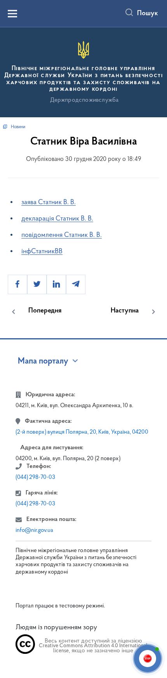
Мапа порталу (43, 361)
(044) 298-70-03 (35, 477)
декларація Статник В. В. (57, 218)
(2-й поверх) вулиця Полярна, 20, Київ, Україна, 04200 (82, 432)
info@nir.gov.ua (34, 530)
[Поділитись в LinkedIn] (56, 284)
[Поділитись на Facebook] (17, 284)
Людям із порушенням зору (56, 628)
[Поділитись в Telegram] (75, 284)
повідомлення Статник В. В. (61, 235)
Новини (18, 127)
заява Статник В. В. (48, 202)
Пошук (147, 13)
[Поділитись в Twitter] (37, 284)
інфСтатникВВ (42, 251)
